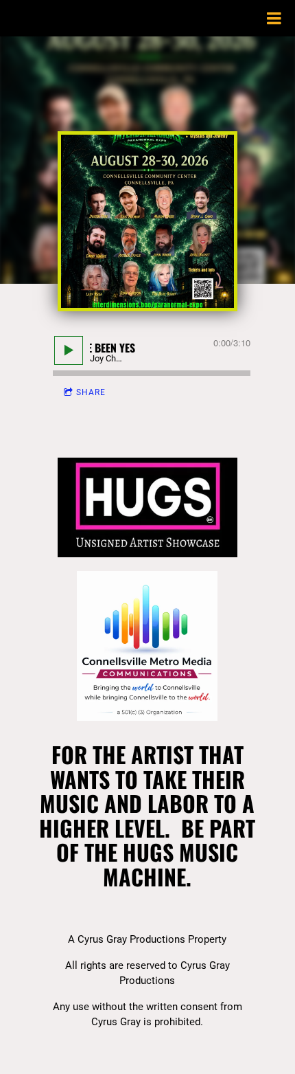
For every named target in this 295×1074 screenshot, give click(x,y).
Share (91, 392)
